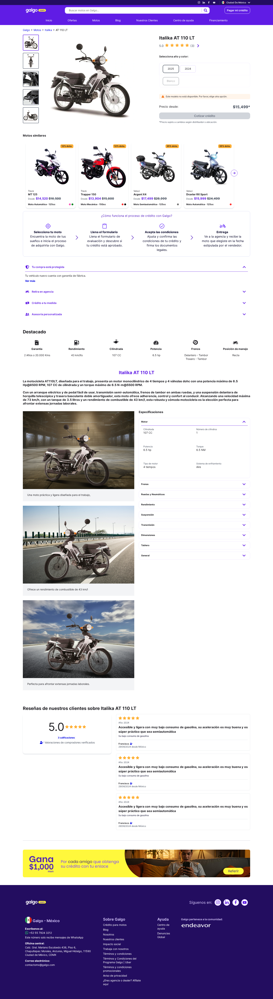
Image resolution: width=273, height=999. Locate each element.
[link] (198, 2)
